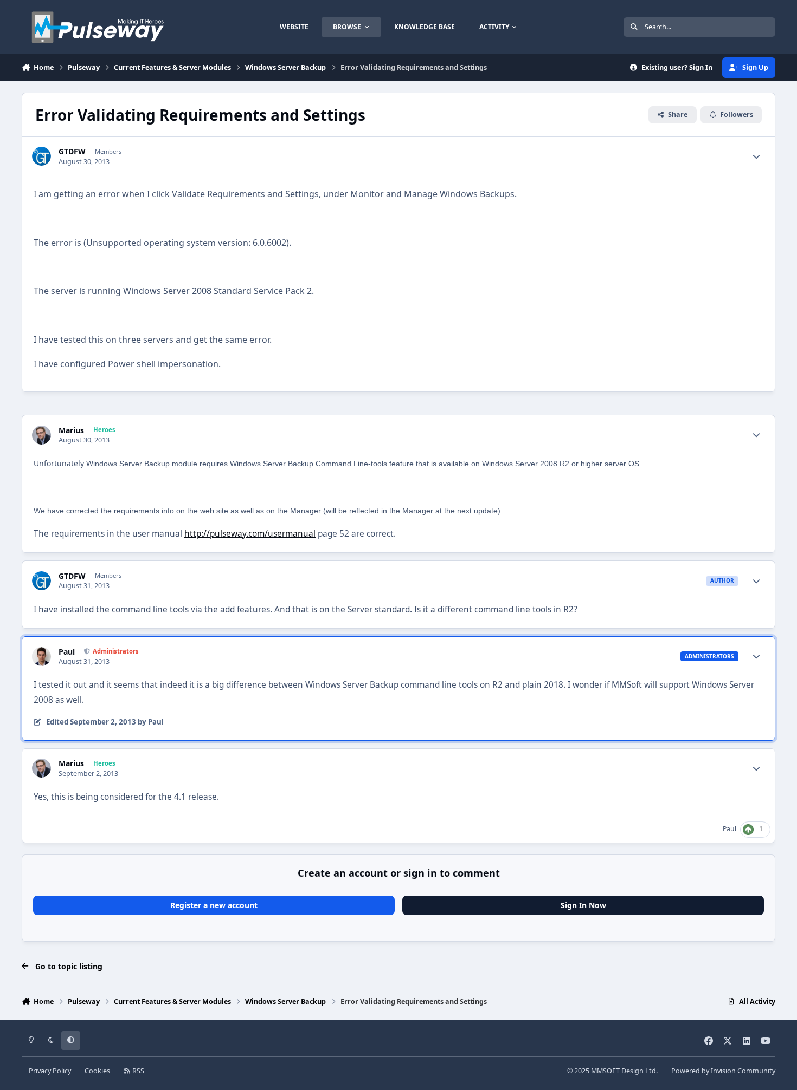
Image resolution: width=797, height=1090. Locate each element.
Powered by (723, 1070)
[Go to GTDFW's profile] (41, 156)
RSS (137, 1070)
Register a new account (214, 905)
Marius (71, 430)
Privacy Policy (50, 1070)
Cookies (97, 1070)
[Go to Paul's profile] (41, 656)
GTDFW (72, 151)
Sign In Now (583, 905)
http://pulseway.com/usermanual (250, 533)
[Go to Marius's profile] (41, 435)
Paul (67, 652)
